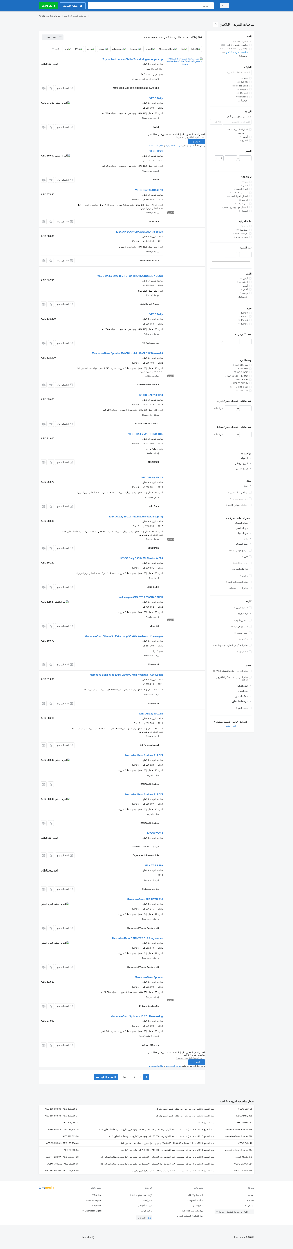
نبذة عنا (251, 1195)
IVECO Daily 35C (244, 1122)
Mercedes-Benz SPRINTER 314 (145, 899)
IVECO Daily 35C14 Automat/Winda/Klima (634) (136, 516)
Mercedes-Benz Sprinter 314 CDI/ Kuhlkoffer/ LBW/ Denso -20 (127, 353)
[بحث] (211, 6)
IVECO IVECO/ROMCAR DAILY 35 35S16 (139, 231)
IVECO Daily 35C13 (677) (149, 190)
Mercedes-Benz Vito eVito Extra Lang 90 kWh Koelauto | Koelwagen (124, 636)
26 (124, 1077)
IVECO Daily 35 (244, 1109)
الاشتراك (197, 141)
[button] (51, 88)
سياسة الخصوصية (174, 145)
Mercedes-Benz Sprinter (149, 977)
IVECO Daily (156, 98)
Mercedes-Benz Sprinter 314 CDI (144, 755)
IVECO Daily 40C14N (151, 713)
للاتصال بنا (249, 1205)
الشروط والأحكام (195, 1195)
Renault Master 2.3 (243, 1157)
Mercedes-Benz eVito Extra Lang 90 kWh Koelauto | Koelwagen (126, 674)
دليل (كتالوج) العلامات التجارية (190, 1216)
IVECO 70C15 (155, 833)
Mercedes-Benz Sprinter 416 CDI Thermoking (137, 1016)
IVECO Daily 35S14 (243, 1164)
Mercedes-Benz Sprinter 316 (238, 1129)
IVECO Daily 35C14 (152, 477)
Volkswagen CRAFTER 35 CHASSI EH (141, 597)
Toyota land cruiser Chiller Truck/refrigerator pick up (133, 59)
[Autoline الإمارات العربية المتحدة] (243, 6)
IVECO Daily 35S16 (243, 1170)
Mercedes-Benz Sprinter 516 (238, 1136)
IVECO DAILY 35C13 (151, 395)
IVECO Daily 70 (244, 1143)
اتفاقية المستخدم (156, 145)
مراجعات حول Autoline (192, 1211)
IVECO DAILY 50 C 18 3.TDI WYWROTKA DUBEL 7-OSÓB (130, 276)
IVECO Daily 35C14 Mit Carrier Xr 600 (141, 558)
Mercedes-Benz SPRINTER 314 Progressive (137, 938)
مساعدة (250, 1200)
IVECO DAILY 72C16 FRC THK (145, 434)
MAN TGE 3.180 (154, 865)
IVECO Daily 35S (244, 1115)
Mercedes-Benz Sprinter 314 (238, 1150)
